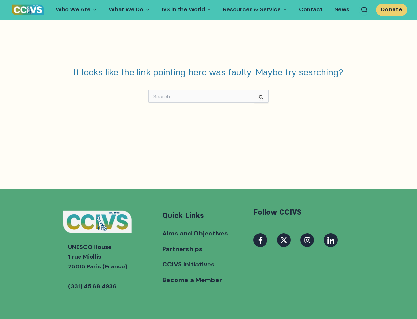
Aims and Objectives (195, 233)
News (341, 9)
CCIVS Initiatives (188, 264)
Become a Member (192, 280)
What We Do (126, 9)
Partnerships (182, 249)
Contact (311, 9)
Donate (391, 9)
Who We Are (73, 9)
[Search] (364, 10)
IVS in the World (183, 9)
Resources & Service (252, 9)
